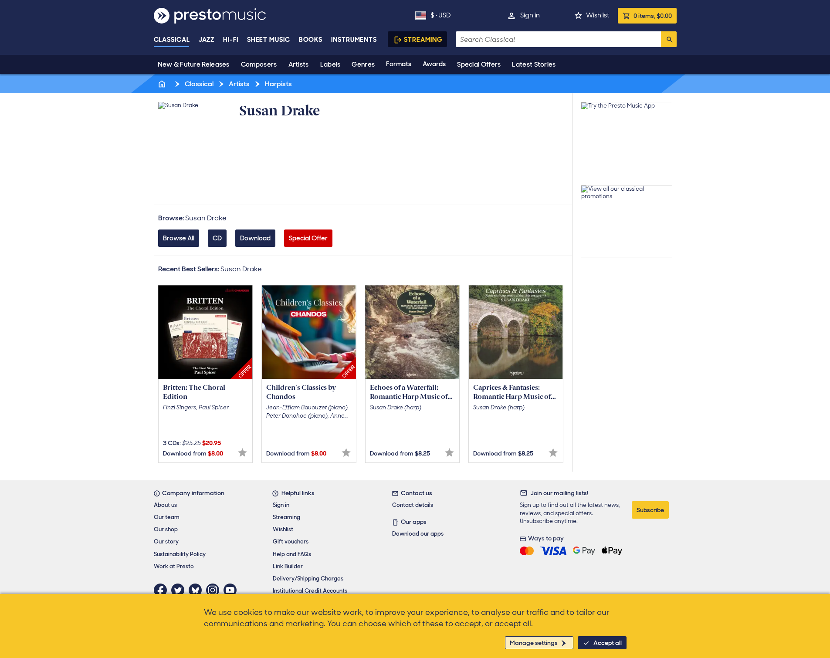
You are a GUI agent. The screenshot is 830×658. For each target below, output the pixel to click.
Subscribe (650, 510)
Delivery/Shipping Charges (308, 578)
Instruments (354, 39)
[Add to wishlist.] (242, 452)
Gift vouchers (290, 541)
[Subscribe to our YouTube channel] (232, 590)
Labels (330, 64)
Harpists (278, 83)
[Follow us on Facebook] (162, 590)
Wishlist (597, 15)
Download (255, 238)
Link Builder (288, 566)
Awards (434, 64)
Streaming (423, 39)
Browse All (178, 238)
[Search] (669, 39)
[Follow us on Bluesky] (197, 590)
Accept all (607, 643)
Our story (166, 541)
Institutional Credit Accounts (310, 590)
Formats (398, 64)
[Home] (163, 83)
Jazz (207, 39)
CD (217, 238)
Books (311, 39)
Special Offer (308, 238)
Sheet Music (268, 39)
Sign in (530, 15)
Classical (172, 39)
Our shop (166, 529)
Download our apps (418, 533)
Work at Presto (174, 566)
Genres (363, 64)
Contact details (412, 505)
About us (165, 505)
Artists (298, 64)
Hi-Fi (230, 39)
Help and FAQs (292, 554)
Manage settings (534, 643)
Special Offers (479, 64)
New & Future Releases (194, 64)
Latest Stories (534, 64)
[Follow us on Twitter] (180, 590)
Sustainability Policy (180, 554)
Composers (259, 64)
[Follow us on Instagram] (215, 590)
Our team (167, 517)
